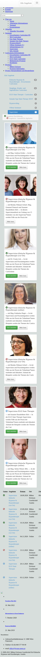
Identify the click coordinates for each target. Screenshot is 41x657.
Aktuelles (8, 29)
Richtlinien (13, 63)
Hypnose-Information (17, 69)
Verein (12, 21)
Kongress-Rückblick (10, 626)
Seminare (8, 33)
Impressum (9, 11)
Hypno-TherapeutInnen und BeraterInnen (19, 71)
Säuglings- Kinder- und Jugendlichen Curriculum (22, 89)
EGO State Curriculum (17, 59)
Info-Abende (14, 51)
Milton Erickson (15, 67)
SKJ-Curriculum (15, 37)
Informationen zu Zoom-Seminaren (14, 613)
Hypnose (8, 65)
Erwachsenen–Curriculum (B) (20, 35)
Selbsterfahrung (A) (16, 47)
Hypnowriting (22, 103)
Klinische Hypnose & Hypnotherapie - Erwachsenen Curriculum (22, 82)
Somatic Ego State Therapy (19, 41)
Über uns (8, 19)
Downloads (9, 7)
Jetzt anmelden (11, 167)
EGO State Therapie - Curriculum (22, 94)
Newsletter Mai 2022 (10, 601)
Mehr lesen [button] (22, 167)
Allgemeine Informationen (19, 23)
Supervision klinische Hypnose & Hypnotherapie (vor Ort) (14, 500)
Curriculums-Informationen (14, 53)
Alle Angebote (26, 3)
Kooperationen (15, 27)
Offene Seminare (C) (17, 45)
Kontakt (8, 9)
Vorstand (13, 25)
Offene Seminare (22, 108)
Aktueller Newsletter (17, 31)
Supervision (14, 49)
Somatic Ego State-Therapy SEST (22, 99)
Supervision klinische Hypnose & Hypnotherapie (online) (14, 541)
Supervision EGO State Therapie (13, 566)
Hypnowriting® (15, 43)
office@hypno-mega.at (17, 648)
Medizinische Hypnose (17, 61)
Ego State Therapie (16, 39)
